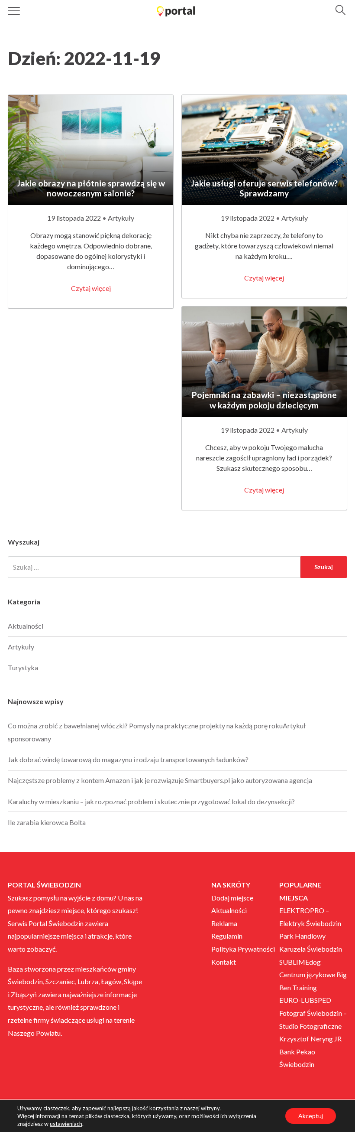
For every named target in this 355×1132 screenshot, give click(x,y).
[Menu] (14, 11)
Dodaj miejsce (232, 898)
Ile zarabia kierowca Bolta (47, 822)
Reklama (224, 923)
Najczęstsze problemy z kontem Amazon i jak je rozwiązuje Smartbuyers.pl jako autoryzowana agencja (160, 780)
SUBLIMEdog (300, 962)
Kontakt (223, 962)
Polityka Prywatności (243, 949)
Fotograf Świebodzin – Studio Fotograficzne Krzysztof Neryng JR (313, 1026)
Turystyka (23, 667)
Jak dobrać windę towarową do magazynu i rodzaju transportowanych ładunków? (128, 759)
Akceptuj (310, 1115)
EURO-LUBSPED (305, 1000)
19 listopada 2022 (74, 218)
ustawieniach (66, 1123)
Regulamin (226, 936)
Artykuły (121, 218)
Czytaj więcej (91, 288)
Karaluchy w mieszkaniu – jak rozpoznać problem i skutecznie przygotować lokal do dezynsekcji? (151, 801)
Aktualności (25, 626)
